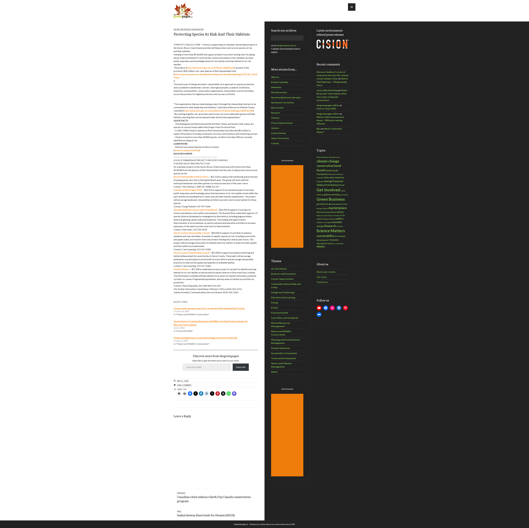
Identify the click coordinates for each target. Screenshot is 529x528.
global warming (331, 194)
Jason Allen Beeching (327, 90)
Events (274, 307)
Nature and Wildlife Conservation (188, 29)
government (343, 195)
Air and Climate (279, 268)
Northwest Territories (282, 102)
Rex (318, 128)
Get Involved (328, 189)
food (341, 185)
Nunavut (275, 112)
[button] (351, 7)
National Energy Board (326, 212)
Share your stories (326, 271)
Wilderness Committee (335, 243)
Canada (275, 143)
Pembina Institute (328, 219)
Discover (332, 174)
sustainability (325, 236)
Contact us (322, 282)
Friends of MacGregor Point (188, 190)
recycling (327, 222)
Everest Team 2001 (326, 108)
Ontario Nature (182, 269)
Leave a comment (184, 385)
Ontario (275, 117)
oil (341, 215)
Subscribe (240, 367)
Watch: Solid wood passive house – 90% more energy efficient (330, 120)
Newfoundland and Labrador (286, 97)
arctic (337, 157)
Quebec (275, 128)
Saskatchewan (278, 133)
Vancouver (322, 243)
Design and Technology (283, 292)
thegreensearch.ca (286, 45)
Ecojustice (320, 178)
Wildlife (321, 246)
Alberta (275, 77)
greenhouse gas (324, 204)
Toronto (333, 239)
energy (328, 181)
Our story (322, 277)
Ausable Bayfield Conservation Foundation (195, 209)
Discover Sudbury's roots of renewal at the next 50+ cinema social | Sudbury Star (332, 75)
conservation (325, 165)
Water (274, 371)
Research (330, 226)
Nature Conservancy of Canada (328, 215)
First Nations (332, 184)
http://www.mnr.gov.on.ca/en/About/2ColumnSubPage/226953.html (218, 110)
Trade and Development (283, 358)
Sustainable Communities (284, 353)
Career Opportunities (282, 278)
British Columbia (279, 82)
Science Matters (331, 230)
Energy (274, 302)
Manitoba (276, 87)
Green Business (331, 199)
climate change (328, 161)
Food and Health (279, 312)
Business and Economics (283, 273)
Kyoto (325, 208)
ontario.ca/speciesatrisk (186, 150)
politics (340, 218)
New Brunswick (279, 92)
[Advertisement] (288, 206)
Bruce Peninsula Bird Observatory (191, 176)
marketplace (337, 208)
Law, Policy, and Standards (284, 317)
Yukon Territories (280, 138)
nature (340, 212)
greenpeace (337, 204)
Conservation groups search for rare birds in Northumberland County (209, 308)
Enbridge (320, 181)
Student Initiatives (280, 348)
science (339, 226)
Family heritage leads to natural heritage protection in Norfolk (205, 337)
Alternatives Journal (326, 157)
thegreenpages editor (328, 105)
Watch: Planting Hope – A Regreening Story (332, 81)
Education (329, 177)
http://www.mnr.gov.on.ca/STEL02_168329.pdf (210, 67)
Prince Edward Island (281, 123)
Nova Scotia (277, 107)
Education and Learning (283, 297)
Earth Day (339, 174)
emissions (339, 177)
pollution (320, 222)
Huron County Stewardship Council (192, 233)
